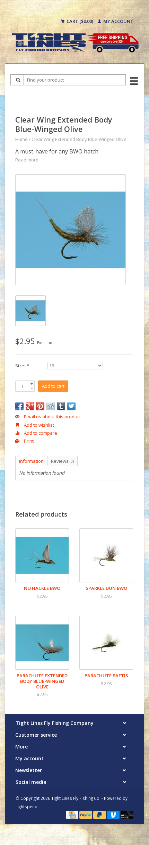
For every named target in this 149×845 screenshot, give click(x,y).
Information (31, 461)
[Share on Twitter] (71, 406)
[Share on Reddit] (50, 406)
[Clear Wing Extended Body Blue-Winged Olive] (70, 230)
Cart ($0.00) (79, 21)
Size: (22, 365)
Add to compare (40, 433)
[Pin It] (40, 406)
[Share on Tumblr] (61, 406)
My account (117, 21)
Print (28, 441)
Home (21, 139)
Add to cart (53, 386)
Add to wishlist (38, 425)
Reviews (62, 461)
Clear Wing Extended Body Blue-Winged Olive (79, 139)
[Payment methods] (72, 814)
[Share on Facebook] (19, 406)
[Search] (18, 80)
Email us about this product (52, 416)
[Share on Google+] (30, 406)
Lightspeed (26, 806)
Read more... (28, 160)
